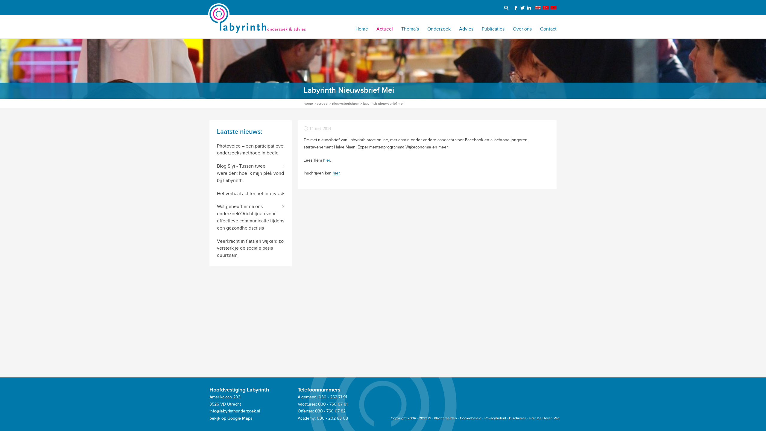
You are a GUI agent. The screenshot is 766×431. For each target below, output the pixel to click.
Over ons (522, 28)
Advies (466, 28)
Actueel (384, 28)
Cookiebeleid (470, 418)
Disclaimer (517, 418)
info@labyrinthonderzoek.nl (234, 411)
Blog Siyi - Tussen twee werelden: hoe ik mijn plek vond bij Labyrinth (250, 173)
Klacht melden (445, 418)
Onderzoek (439, 28)
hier (326, 160)
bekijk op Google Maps (231, 418)
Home (361, 28)
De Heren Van (548, 418)
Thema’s (410, 28)
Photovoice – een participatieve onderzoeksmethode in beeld (250, 149)
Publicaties (493, 28)
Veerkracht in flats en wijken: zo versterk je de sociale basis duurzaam (250, 248)
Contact (548, 28)
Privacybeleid (495, 418)
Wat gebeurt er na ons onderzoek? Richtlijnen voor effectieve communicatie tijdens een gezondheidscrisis (250, 217)
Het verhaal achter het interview (250, 193)
